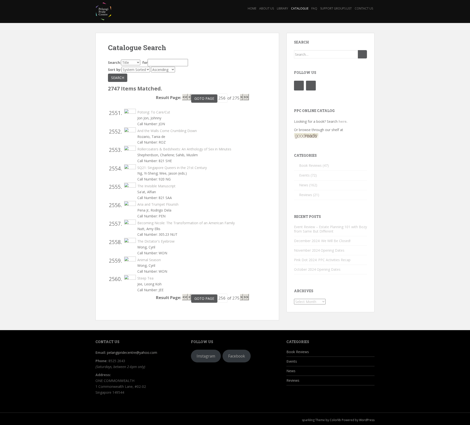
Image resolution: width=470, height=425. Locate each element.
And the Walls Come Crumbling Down (167, 130)
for (144, 62)
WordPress (367, 420)
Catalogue (299, 8)
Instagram (206, 356)
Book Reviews (310, 165)
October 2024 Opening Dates (317, 269)
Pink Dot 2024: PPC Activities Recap (322, 259)
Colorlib (335, 420)
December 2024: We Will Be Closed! (322, 240)
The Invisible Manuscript (156, 186)
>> (246, 97)
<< (184, 97)
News (303, 185)
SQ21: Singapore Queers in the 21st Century (172, 167)
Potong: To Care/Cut (153, 112)
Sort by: (114, 69)
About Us (266, 8)
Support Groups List (336, 8)
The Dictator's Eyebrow (156, 241)
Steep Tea (145, 278)
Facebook (236, 356)
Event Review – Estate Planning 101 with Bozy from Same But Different (330, 229)
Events (304, 175)
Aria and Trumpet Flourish (157, 204)
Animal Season (149, 259)
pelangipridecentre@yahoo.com (132, 352)
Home (252, 8)
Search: (114, 62)
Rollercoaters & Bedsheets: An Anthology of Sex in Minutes (184, 149)
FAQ (314, 8)
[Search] (362, 54)
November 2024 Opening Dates (319, 250)
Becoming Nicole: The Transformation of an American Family (186, 223)
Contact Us (364, 8)
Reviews (305, 194)
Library (282, 8)
